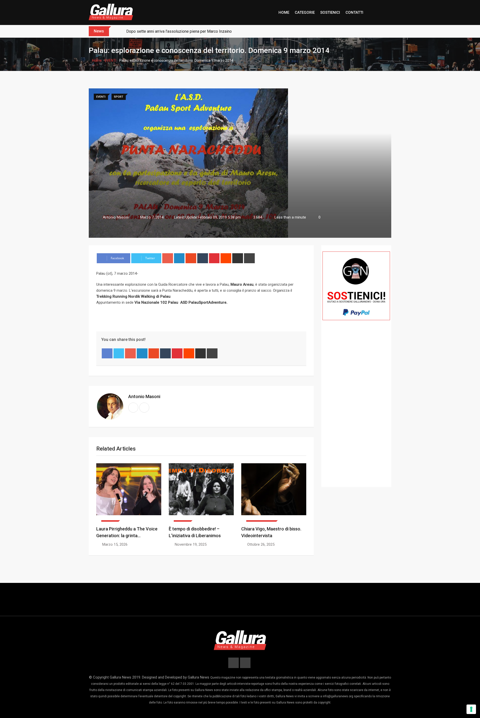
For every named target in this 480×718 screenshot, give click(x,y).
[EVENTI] (128, 492)
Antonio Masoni (144, 396)
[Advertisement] (356, 411)
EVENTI (110, 60)
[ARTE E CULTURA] (273, 492)
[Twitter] (119, 353)
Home (97, 60)
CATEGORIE (305, 12)
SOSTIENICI (330, 12)
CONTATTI (354, 12)
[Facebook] (107, 353)
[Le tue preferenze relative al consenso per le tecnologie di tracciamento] (471, 709)
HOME (283, 12)
